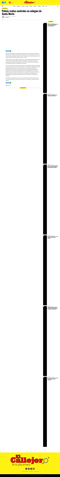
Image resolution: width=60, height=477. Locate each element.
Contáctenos (31, 471)
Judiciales (30, 6)
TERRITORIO (23, 6)
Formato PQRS (36, 471)
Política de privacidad (25, 471)
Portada (14, 6)
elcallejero (7, 17)
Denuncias (39, 6)
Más (46, 6)
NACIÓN (27, 6)
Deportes (35, 6)
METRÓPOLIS (18, 6)
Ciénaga (43, 6)
